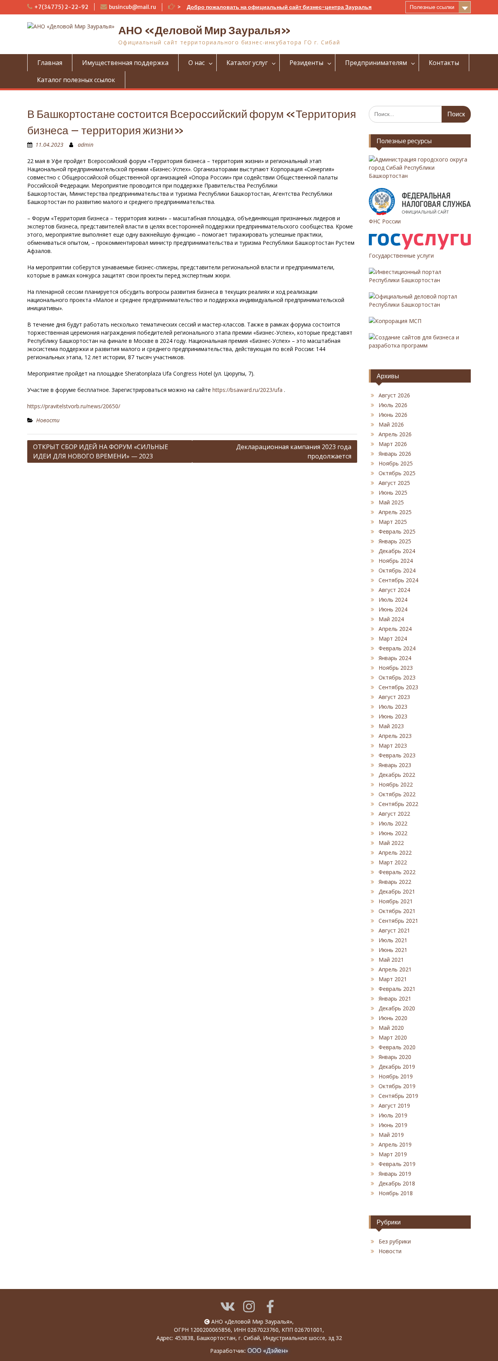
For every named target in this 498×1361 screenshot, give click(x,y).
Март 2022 (393, 862)
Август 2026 (394, 395)
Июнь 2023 (393, 716)
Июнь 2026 (393, 414)
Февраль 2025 (397, 531)
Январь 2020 (395, 1057)
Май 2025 (391, 502)
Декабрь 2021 (397, 891)
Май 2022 (391, 842)
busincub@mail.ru (132, 7)
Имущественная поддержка (125, 62)
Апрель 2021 (395, 969)
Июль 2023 (393, 706)
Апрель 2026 (395, 434)
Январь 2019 (395, 1173)
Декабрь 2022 (397, 774)
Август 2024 (394, 590)
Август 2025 (394, 482)
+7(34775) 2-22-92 (61, 7)
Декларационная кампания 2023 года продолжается (293, 451)
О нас (196, 62)
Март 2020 (393, 1037)
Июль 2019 (393, 1115)
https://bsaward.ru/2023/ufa (247, 389)
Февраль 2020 (397, 1047)
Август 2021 (394, 930)
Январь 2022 (395, 881)
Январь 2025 (395, 541)
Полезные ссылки (432, 7)
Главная (49, 62)
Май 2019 (391, 1134)
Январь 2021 (395, 998)
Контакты (444, 62)
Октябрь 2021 (397, 911)
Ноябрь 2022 (396, 784)
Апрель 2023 (395, 735)
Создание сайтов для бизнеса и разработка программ (414, 341)
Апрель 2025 (395, 512)
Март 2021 (393, 979)
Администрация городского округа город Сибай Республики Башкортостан (418, 167)
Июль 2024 (393, 599)
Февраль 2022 (397, 872)
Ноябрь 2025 (396, 463)
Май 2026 (391, 424)
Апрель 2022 (395, 852)
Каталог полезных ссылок (76, 80)
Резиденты (306, 62)
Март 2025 (393, 521)
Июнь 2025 (393, 492)
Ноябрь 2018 (396, 1193)
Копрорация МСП (398, 321)
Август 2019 (394, 1105)
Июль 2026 (393, 405)
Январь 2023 (395, 765)
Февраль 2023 (397, 755)
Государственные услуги (401, 255)
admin (85, 144)
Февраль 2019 (397, 1164)
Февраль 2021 (397, 988)
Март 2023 (393, 745)
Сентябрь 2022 (398, 804)
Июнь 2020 (393, 1018)
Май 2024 (391, 619)
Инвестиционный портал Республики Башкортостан (405, 276)
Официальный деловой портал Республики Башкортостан (413, 300)
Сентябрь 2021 (398, 920)
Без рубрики (395, 1241)
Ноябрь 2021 (396, 901)
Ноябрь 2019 (396, 1076)
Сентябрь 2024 (398, 580)
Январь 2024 (395, 658)
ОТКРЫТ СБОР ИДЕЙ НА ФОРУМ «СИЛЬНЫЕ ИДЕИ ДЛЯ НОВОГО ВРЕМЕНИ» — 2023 (100, 451)
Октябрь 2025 (397, 473)
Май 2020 (391, 1027)
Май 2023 (391, 726)
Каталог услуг (247, 62)
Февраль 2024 (397, 648)
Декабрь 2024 (397, 551)
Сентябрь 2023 (398, 687)
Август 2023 (394, 697)
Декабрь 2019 (397, 1066)
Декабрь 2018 (397, 1183)
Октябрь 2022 (397, 794)
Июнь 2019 (393, 1125)
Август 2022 (394, 813)
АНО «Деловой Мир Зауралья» (204, 30)
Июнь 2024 (393, 609)
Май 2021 (391, 959)
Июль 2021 (393, 940)
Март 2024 (393, 638)
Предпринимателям (376, 62)
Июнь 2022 (393, 833)
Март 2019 (393, 1154)
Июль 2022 (393, 823)
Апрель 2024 (395, 628)
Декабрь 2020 (397, 1008)
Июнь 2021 (393, 950)
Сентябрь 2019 (398, 1095)
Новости (48, 420)
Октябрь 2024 (397, 570)
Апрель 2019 (395, 1144)
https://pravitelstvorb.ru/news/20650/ (73, 406)
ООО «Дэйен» (267, 1350)
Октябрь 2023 (397, 677)
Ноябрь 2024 (396, 560)
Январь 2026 (395, 453)
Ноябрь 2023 (396, 667)
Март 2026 (393, 444)
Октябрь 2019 (397, 1086)
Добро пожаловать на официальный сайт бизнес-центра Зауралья (279, 7)
